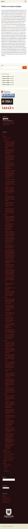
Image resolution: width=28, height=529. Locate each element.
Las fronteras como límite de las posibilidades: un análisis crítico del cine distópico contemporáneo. (9, 423)
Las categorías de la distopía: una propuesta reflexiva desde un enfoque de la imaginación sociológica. (10, 158)
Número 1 (6, 140)
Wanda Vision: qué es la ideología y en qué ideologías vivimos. (10, 261)
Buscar (2, 65)
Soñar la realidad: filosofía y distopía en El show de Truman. (10, 417)
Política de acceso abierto (9, 458)
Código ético (6, 471)
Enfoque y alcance (7, 451)
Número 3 (6, 297)
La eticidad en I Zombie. (9, 179)
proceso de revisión (11, 25)
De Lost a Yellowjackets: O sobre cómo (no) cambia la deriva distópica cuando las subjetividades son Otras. (10, 219)
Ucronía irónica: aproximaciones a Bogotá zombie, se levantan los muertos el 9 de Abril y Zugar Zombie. (10, 240)
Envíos (5, 469)
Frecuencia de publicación (9, 454)
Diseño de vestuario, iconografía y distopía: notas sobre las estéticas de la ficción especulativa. (9, 308)
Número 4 (6, 340)
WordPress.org (6, 502)
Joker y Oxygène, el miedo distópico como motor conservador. (9, 246)
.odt (2, 24)
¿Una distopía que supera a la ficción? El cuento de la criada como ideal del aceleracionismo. (9, 226)
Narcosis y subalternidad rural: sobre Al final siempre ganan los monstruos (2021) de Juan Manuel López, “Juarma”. (10, 364)
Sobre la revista (6, 450)
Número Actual (7, 138)
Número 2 (6, 214)
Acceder (4, 496)
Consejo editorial (7, 465)
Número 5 (6, 394)
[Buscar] (24, 67)
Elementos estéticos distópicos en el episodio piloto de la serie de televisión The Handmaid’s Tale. (9, 165)
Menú (2, 1)
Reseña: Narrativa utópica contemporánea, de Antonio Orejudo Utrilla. (10, 331)
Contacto (5, 467)
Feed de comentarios (7, 500)
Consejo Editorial (17, 32)
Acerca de (5, 463)
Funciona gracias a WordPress (7, 526)
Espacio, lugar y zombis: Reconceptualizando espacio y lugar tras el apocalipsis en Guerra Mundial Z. (10, 357)
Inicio (4, 134)
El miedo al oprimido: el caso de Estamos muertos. (9, 284)
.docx (23, 22)
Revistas (4, 136)
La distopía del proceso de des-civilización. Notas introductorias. (9, 266)
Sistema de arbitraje (8, 456)
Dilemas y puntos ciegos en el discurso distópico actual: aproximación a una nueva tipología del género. (10, 144)
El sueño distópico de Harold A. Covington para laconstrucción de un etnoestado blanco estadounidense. (10, 404)
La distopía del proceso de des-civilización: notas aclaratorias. (9, 314)
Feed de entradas (6, 498)
